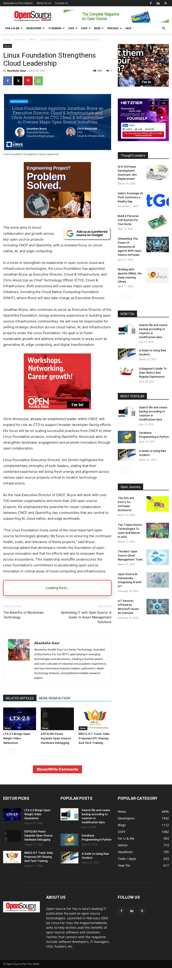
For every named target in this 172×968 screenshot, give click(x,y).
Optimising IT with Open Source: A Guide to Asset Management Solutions (86, 617)
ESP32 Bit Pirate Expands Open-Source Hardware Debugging (56, 738)
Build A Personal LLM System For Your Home (128, 220)
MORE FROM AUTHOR (54, 698)
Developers (33, 28)
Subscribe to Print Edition (18, 3)
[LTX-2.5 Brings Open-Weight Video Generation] (19, 718)
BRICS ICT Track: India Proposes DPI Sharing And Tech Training (94, 738)
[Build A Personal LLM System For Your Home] (157, 222)
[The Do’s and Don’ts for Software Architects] (157, 504)
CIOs (71, 28)
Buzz (97, 28)
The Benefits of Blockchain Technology (23, 615)
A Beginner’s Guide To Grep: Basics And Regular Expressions (153, 372)
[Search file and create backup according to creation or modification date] (127, 329)
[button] (163, 28)
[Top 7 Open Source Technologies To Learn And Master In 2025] (157, 530)
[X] (165, 3)
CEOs (84, 28)
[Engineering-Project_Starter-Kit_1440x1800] (57, 217)
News (32, 39)
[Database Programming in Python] (127, 437)
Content (20, 39)
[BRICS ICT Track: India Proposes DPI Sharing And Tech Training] (95, 718)
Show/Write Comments (57, 769)
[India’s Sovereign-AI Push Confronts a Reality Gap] (157, 199)
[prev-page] (6, 752)
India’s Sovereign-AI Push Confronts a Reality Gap (130, 197)
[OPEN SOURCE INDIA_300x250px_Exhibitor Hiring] (143, 85)
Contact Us (61, 3)
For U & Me (12, 28)
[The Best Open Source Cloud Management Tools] (157, 557)
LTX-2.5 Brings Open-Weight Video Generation (17, 738)
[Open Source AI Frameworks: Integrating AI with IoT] (157, 580)
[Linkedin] (158, 3)
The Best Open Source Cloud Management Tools (130, 555)
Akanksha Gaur (16, 70)
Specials (112, 28)
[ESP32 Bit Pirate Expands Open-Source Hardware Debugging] (57, 718)
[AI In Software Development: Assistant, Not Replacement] (157, 172)
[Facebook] (150, 3)
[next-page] (13, 752)
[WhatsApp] (38, 80)
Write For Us (44, 3)
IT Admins (54, 28)
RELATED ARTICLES (20, 698)
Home (7, 39)
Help (128, 28)
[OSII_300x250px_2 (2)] (57, 413)
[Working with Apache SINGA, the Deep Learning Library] (157, 275)
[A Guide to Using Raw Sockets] (127, 354)
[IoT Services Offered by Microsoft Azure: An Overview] (157, 606)
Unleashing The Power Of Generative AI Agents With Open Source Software (129, 246)
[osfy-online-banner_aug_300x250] (143, 140)
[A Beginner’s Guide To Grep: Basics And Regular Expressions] (127, 371)
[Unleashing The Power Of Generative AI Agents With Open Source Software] (157, 244)
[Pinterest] (28, 80)
